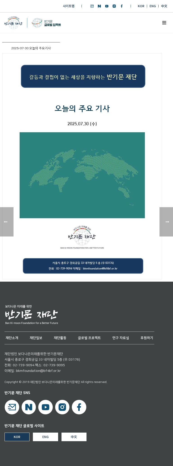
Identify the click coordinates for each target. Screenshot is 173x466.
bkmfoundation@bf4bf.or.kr (38, 371)
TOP (156, 457)
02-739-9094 (23, 365)
